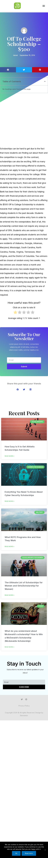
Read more (29, 853)
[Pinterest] (26, 699)
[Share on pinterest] (40, 69)
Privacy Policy (24, 706)
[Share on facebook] (8, 69)
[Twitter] (22, 699)
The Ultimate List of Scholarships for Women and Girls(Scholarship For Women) (24, 585)
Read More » (9, 456)
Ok (16, 853)
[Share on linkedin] (30, 389)
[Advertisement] (24, 120)
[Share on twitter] (24, 69)
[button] (44, 6)
